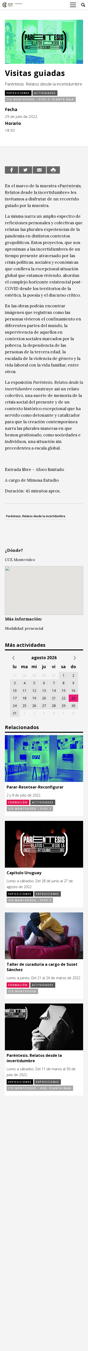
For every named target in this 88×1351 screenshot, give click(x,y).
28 (54, 705)
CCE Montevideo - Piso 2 (29, 808)
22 (64, 698)
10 (15, 690)
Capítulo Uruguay (24, 872)
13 (44, 690)
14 (54, 690)
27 (44, 705)
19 (34, 698)
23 (73, 698)
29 (64, 705)
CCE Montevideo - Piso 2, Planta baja (40, 99)
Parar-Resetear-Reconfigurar (35, 787)
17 (15, 698)
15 (64, 690)
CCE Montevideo (22, 991)
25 (24, 705)
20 (44, 698)
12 (34, 690)
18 (24, 698)
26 (34, 705)
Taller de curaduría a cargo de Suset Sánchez (42, 967)
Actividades (45, 93)
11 (24, 690)
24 (15, 705)
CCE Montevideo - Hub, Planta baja (39, 1088)
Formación (18, 802)
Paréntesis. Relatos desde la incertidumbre (35, 516)
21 (54, 698)
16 (73, 690)
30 (73, 705)
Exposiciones (18, 93)
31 (15, 713)
